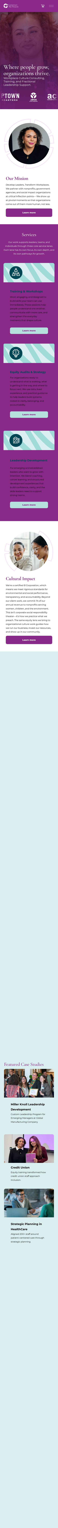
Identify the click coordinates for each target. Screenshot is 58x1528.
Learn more (29, 212)
